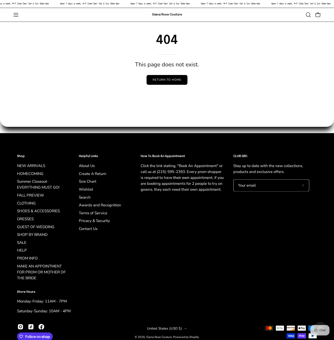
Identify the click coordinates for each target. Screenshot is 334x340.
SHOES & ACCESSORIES (38, 211)
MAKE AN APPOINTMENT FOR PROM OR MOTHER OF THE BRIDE (41, 271)
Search (85, 197)
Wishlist (86, 189)
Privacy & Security (94, 220)
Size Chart (87, 181)
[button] (308, 15)
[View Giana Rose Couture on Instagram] (20, 326)
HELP (22, 250)
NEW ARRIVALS (31, 165)
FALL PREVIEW (30, 195)
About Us (87, 165)
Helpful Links (88, 156)
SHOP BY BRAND (32, 234)
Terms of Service (93, 212)
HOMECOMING (30, 173)
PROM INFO (27, 258)
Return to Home (167, 80)
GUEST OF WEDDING (35, 226)
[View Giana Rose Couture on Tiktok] (30, 326)
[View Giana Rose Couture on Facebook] (41, 326)
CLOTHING (26, 203)
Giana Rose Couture (167, 14)
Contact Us (88, 228)
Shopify (194, 337)
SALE (21, 242)
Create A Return (92, 173)
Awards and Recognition (100, 205)
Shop (21, 156)
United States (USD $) (164, 328)
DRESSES (25, 218)
